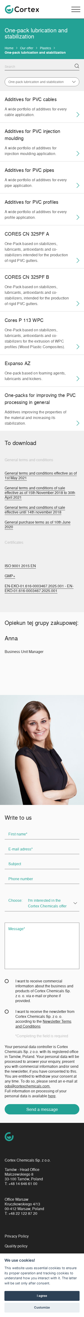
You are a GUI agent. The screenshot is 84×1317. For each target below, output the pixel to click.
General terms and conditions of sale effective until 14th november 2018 (35, 509)
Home (9, 47)
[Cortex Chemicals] (21, 9)
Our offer (26, 47)
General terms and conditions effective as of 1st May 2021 (41, 475)
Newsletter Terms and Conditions (43, 1024)
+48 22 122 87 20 (22, 1213)
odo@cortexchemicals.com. (27, 1086)
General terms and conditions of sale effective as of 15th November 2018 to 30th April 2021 (40, 493)
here (52, 1095)
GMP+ (10, 576)
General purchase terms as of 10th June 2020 (37, 524)
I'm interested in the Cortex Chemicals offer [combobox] (47, 903)
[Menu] (75, 9)
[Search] (77, 66)
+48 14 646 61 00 (22, 1183)
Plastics (45, 47)
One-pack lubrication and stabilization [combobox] (36, 82)
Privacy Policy (17, 1236)
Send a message (42, 1109)
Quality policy (16, 1246)
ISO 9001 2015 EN (20, 565)
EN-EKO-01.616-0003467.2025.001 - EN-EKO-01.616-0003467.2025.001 (39, 588)
